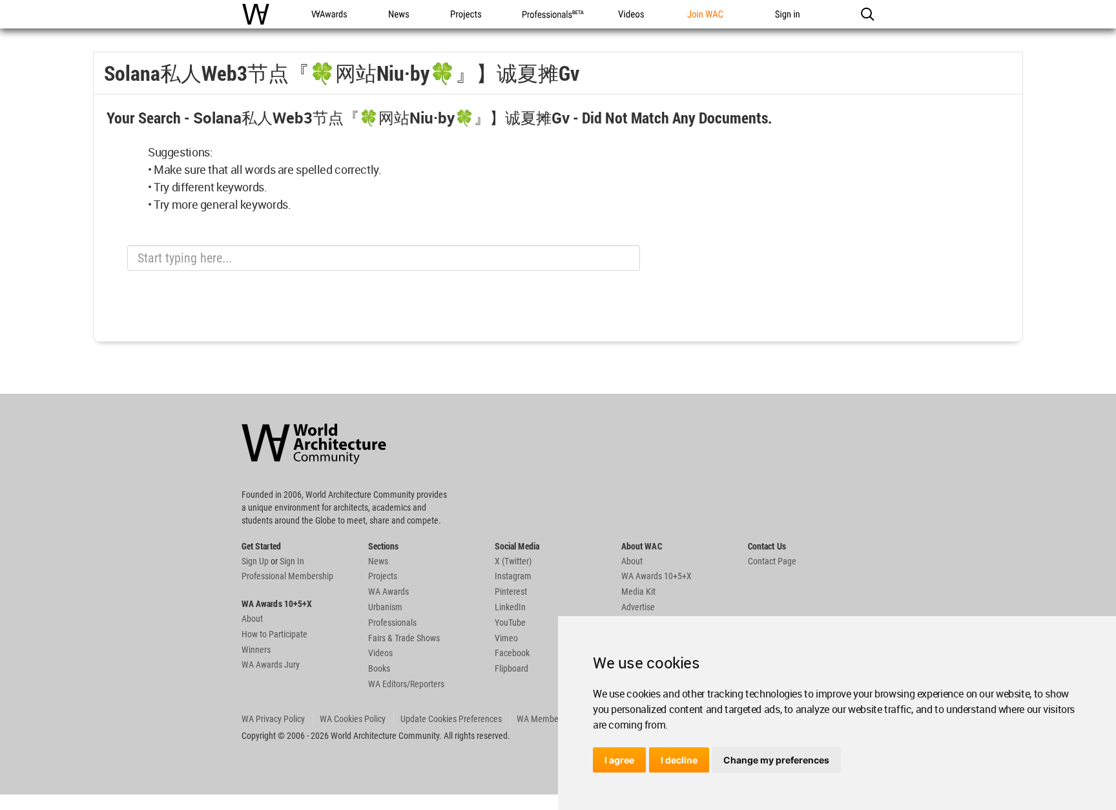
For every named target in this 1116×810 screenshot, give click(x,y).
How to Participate (274, 634)
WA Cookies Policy (353, 719)
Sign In (292, 561)
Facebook (512, 653)
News (378, 561)
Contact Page (772, 561)
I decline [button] (679, 759)
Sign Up (255, 561)
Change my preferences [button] (776, 759)
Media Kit (638, 591)
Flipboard (511, 668)
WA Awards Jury (271, 664)
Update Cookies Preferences (451, 719)
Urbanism (385, 607)
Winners (256, 650)
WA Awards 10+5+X (656, 576)
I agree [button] (619, 759)
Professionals (392, 622)
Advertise (638, 607)
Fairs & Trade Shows (404, 638)
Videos (380, 653)
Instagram (513, 576)
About (252, 618)
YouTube (510, 622)
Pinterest (511, 591)
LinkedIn (510, 607)
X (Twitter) (513, 561)
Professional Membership (287, 576)
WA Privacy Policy (273, 719)
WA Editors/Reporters (406, 684)
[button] (867, 14)
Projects (382, 576)
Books (379, 668)
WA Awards (388, 591)
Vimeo (506, 638)
